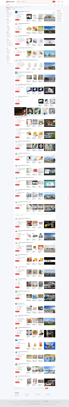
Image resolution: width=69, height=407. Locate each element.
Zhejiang (8, 59)
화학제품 (8, 16)
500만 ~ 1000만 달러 (9, 42)
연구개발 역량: (17, 16)
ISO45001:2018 (9, 36)
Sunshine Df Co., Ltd (21, 339)
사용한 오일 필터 (43, 3)
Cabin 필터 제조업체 (59, 13)
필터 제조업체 (34, 3)
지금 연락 (18, 19)
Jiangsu (8, 61)
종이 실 (50, 3)
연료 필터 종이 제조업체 (60, 12)
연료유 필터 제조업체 (59, 19)
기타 (7, 24)
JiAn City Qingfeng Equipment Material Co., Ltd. (25, 177)
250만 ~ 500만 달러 (9, 45)
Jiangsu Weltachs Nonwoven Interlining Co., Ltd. (25, 84)
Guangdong (8, 58)
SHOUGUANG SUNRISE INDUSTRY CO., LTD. (24, 327)
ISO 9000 (8, 37)
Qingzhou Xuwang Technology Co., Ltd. (23, 315)
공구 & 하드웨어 (9, 15)
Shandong (8, 57)
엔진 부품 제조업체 (59, 16)
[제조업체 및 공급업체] (10, 1)
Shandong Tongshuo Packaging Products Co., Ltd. (25, 128)
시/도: (16, 17)
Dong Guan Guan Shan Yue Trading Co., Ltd (24, 218)
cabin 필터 (22, 215)
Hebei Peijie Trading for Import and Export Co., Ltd (25, 72)
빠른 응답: (16, 122)
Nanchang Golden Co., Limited (23, 363)
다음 (46, 388)
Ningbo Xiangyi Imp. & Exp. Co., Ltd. (23, 96)
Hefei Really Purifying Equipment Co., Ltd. (24, 291)
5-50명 (8, 49)
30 (20, 388)
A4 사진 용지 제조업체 (60, 14)
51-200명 (8, 50)
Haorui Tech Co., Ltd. (21, 303)
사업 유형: (16, 14)
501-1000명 (8, 53)
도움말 (55, 4)
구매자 (50, 4)
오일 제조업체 (59, 20)
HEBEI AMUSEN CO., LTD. (24, 23)
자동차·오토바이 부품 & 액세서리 (9, 14)
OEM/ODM (8, 27)
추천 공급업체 (59, 10)
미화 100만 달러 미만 (9, 41)
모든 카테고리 (8, 4)
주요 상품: (16, 15)
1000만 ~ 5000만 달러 (9, 44)
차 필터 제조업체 (59, 17)
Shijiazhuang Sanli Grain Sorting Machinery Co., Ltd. (25, 242)
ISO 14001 (8, 35)
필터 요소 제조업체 (59, 15)
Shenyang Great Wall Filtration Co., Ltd (23, 35)
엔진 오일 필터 (47, 3)
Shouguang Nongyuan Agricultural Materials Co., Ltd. (25, 47)
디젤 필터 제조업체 (59, 18)
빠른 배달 (8, 29)
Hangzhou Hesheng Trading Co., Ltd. (23, 351)
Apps (58, 4)
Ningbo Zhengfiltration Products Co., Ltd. (24, 11)
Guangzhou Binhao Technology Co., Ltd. (24, 153)
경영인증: (16, 321)
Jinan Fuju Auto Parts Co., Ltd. (22, 266)
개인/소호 (8, 23)
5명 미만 (8, 51)
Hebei (7, 60)
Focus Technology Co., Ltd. (35, 403)
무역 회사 (8, 20)
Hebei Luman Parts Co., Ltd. (23, 254)
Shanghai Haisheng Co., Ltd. (23, 116)
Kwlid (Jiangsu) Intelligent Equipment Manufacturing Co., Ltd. (27, 230)
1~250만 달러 (8, 43)
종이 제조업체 (31, 3)
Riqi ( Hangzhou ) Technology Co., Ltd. (24, 201)
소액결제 (8, 30)
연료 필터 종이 (17, 215)
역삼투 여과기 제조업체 (21, 3)
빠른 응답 (8, 28)
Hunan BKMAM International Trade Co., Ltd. (24, 189)
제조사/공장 (8, 21)
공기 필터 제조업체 (39, 3)
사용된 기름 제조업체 (59, 21)
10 (18, 388)
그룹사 (7, 22)
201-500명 (8, 52)
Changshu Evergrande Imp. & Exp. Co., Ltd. (24, 165)
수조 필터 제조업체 (27, 3)
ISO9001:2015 (8, 34)
